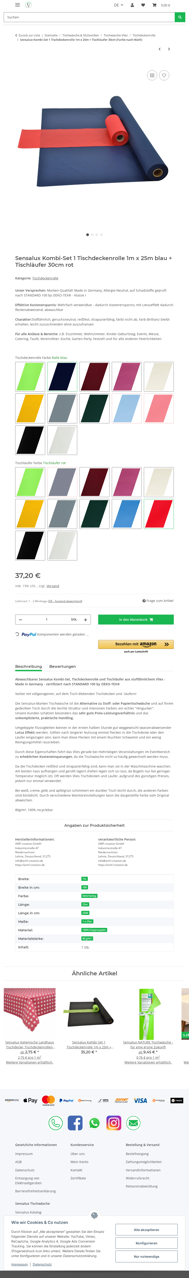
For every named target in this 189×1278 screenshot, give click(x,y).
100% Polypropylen (94, 930)
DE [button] (116, 5)
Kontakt (76, 1170)
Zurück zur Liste (29, 35)
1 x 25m (87, 921)
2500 (85, 913)
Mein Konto (79, 1162)
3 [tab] (96, 234)
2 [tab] (92, 234)
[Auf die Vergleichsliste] (152, 75)
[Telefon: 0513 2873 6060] (55, 1123)
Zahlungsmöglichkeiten (144, 1162)
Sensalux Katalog (28, 1212)
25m (85, 904)
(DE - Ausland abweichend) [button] (65, 601)
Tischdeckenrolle (45, 278)
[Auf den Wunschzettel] (164, 75)
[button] (132, 5)
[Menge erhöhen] (85, 619)
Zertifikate (78, 1178)
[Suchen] (180, 17)
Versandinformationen (143, 1170)
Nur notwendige (146, 1256)
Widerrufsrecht (137, 1178)
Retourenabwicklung (142, 1186)
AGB (18, 1162)
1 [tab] (87, 234)
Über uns (78, 1154)
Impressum (19, 1264)
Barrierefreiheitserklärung (35, 1191)
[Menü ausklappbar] (17, 3)
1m (84, 878)
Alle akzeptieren (146, 1230)
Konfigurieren (146, 1243)
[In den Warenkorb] (19, 64)
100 (85, 887)
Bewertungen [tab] (62, 666)
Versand (53, 586)
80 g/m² (87, 938)
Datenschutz (42, 1264)
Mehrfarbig (89, 895)
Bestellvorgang (137, 1154)
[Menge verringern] (20, 619)
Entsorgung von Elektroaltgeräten (28, 1180)
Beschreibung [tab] (28, 666)
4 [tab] (101, 234)
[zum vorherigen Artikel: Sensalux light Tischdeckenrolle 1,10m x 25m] (159, 49)
